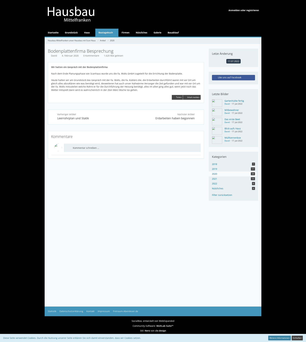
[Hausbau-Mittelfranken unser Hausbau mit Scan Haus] (84, 14)
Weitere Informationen (280, 338)
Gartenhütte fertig (234, 100)
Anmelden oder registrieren (244, 10)
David (227, 103)
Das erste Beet (232, 119)
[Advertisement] (126, 182)
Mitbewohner (232, 110)
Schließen (297, 338)
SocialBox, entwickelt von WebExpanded (153, 320)
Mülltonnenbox (233, 137)
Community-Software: (153, 325)
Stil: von (153, 330)
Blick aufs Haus (233, 128)
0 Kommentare (91, 55)
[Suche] (257, 33)
